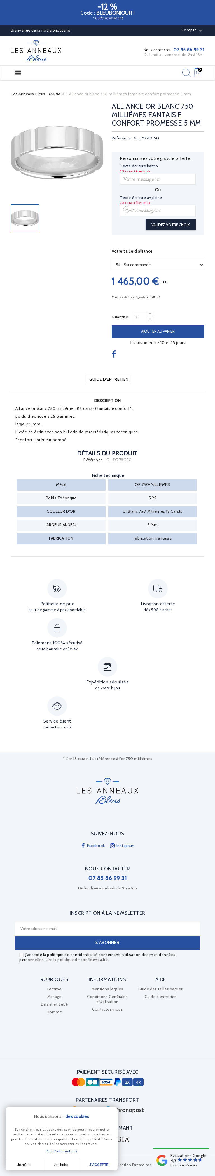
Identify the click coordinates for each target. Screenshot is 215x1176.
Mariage (54, 996)
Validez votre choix (170, 225)
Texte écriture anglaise (141, 197)
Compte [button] (192, 30)
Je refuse (24, 1165)
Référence (93, 460)
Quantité (120, 317)
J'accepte (98, 1165)
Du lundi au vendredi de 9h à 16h (173, 54)
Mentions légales (107, 989)
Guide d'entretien (108, 379)
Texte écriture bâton (139, 166)
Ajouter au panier (158, 331)
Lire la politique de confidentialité (77, 959)
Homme (54, 1011)
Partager (115, 354)
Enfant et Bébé (54, 1004)
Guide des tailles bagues (160, 989)
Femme (54, 989)
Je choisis (61, 1165)
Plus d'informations (61, 1151)
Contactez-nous (107, 1009)
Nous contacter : (174, 50)
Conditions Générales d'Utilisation (107, 999)
